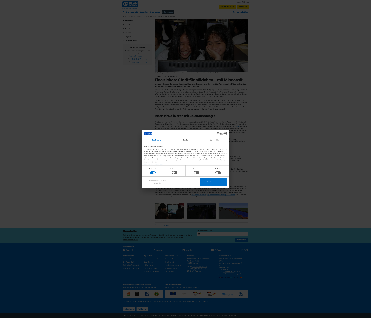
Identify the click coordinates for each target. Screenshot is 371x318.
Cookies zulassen (213, 182)
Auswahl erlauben (185, 182)
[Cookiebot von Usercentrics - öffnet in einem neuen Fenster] (218, 133)
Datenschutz (148, 164)
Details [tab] (185, 140)
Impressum (159, 164)
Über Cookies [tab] (214, 140)
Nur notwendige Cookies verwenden (157, 182)
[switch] (174, 172)
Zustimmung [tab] (156, 140)
